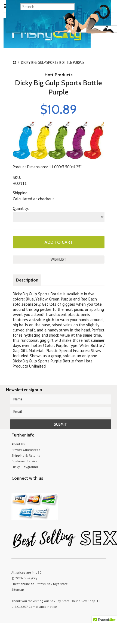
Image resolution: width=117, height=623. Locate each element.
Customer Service (24, 461)
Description (27, 280)
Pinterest (33, 488)
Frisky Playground (24, 467)
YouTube (24, 488)
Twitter (14, 488)
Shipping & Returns (25, 455)
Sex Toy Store (60, 601)
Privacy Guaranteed (26, 450)
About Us (18, 444)
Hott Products (59, 74)
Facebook (43, 488)
